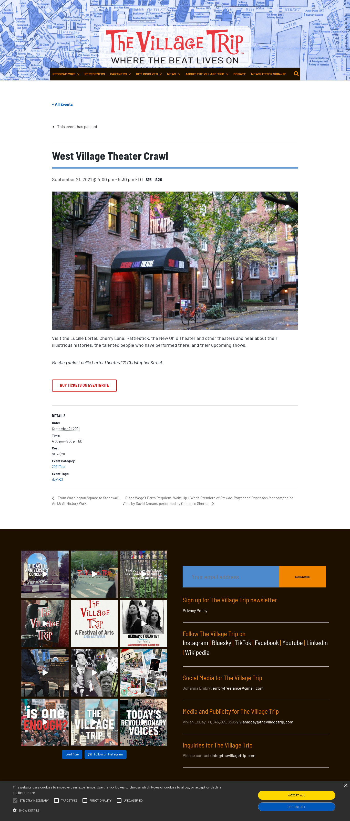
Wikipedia (197, 652)
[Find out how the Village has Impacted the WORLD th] (143, 574)
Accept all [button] (296, 795)
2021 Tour (59, 467)
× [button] (345, 785)
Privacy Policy (195, 610)
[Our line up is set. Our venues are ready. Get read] (94, 722)
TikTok (243, 642)
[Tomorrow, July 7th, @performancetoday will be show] (143, 623)
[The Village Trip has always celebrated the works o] (143, 722)
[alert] (175, 801)
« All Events (62, 104)
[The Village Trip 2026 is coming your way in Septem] (143, 673)
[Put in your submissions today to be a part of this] (45, 623)
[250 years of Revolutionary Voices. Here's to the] (45, 673)
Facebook (267, 642)
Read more (26, 793)
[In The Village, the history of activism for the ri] (94, 673)
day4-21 (57, 479)
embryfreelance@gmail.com (238, 688)
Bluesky (221, 642)
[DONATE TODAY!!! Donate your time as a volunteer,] (94, 623)
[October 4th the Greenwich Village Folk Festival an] (45, 574)
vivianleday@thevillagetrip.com (264, 721)
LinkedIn (317, 642)
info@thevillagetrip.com (233, 755)
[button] (34, 800)
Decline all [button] (297, 807)
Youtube (292, 642)
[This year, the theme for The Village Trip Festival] (94, 574)
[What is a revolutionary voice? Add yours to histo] (45, 722)
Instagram (195, 642)
